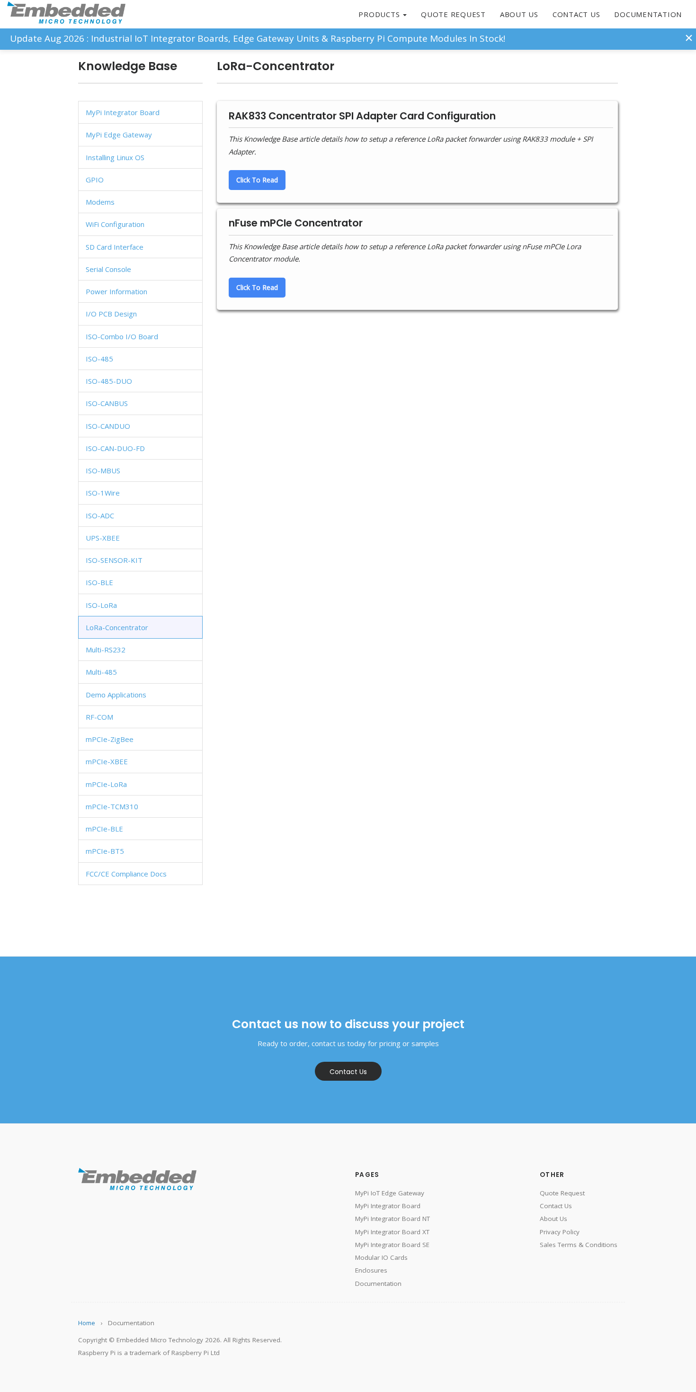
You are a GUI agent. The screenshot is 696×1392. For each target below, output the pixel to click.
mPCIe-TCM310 (112, 806)
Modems (100, 202)
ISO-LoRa (101, 605)
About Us (519, 14)
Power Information (116, 291)
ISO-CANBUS (107, 403)
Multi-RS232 (105, 649)
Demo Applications (116, 694)
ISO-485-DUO (109, 381)
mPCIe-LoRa (106, 784)
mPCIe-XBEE (107, 761)
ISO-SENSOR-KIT (114, 560)
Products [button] (380, 14)
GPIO (95, 179)
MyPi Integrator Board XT (392, 1232)
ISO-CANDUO (108, 426)
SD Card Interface (114, 247)
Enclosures (371, 1270)
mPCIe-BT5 (105, 851)
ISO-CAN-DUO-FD (115, 448)
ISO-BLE (99, 582)
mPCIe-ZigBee (110, 739)
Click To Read (257, 179)
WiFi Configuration (115, 224)
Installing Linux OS (115, 157)
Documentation (648, 14)
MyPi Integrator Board (123, 112)
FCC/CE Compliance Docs (126, 873)
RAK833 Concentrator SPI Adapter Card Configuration (362, 116)
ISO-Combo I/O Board (122, 336)
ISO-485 (99, 358)
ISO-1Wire (103, 492)
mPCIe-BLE (104, 828)
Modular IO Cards (381, 1257)
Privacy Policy (560, 1232)
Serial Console (108, 269)
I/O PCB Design (111, 313)
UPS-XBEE (103, 537)
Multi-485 (101, 672)
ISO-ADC (100, 515)
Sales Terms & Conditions (578, 1244)
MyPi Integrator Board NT (392, 1218)
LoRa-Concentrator (117, 627)
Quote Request (453, 14)
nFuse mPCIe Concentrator (296, 223)
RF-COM (99, 717)
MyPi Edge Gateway (119, 134)
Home (86, 1323)
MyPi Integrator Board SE (392, 1244)
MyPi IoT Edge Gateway (389, 1193)
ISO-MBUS (103, 470)
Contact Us (576, 14)
